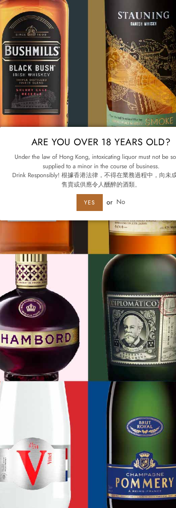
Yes (89, 202)
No (120, 202)
